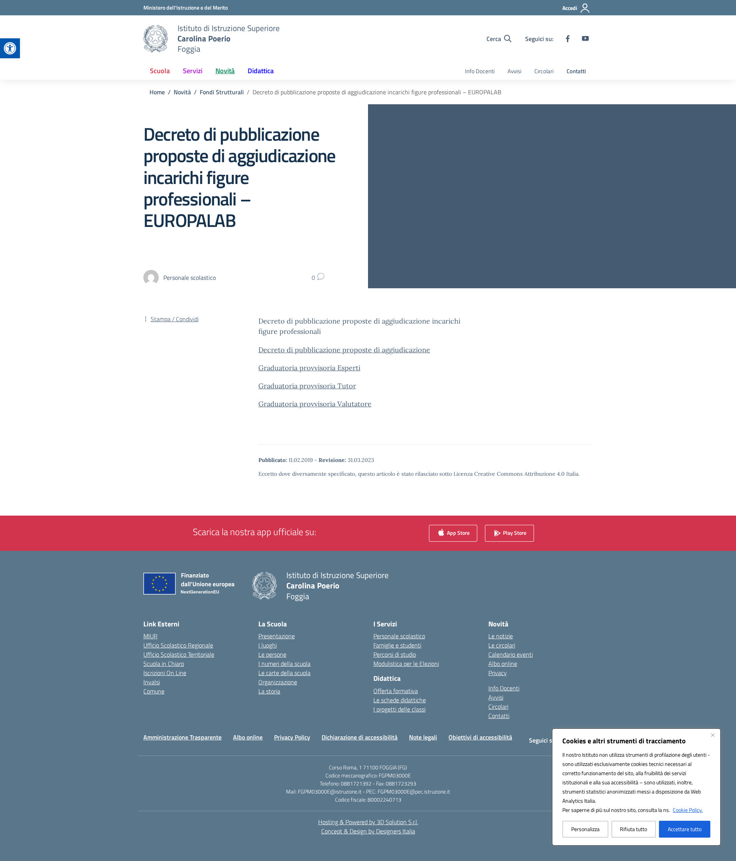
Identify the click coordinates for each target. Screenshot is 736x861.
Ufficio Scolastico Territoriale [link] (178, 654)
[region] (636, 787)
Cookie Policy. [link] (688, 810)
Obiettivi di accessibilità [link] (480, 737)
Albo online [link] (502, 663)
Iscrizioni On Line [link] (164, 672)
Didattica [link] (261, 71)
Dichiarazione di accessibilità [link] (360, 737)
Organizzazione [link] (277, 682)
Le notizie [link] (500, 636)
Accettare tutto (685, 829)
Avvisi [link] (514, 71)
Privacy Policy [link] (292, 737)
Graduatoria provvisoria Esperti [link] (309, 367)
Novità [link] (225, 71)
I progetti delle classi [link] (399, 709)
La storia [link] (269, 691)
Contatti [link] (576, 71)
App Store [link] (458, 533)
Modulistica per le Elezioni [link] (406, 663)
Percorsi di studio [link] (394, 654)
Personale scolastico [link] (399, 636)
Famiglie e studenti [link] (397, 645)
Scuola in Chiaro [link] (163, 663)
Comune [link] (153, 691)
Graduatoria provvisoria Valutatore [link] (314, 403)
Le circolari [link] (501, 645)
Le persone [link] (272, 654)
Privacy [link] (497, 672)
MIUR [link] (150, 636)
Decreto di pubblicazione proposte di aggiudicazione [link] (344, 349)
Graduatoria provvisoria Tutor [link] (307, 385)
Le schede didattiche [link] (399, 700)
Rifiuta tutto (633, 829)
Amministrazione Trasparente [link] (182, 737)
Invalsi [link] (151, 682)
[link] (10, 48)
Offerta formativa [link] (395, 690)
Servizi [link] (192, 71)
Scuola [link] (160, 71)
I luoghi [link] (267, 645)
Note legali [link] (423, 737)
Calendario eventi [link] (510, 654)
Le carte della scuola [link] (284, 672)
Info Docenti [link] (480, 71)
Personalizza (585, 829)
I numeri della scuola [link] (284, 663)
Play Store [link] (514, 533)
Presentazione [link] (276, 636)
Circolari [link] (544, 71)
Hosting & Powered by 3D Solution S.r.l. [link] (368, 821)
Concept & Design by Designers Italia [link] (368, 831)
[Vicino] (712, 734)
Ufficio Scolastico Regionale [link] (178, 645)
